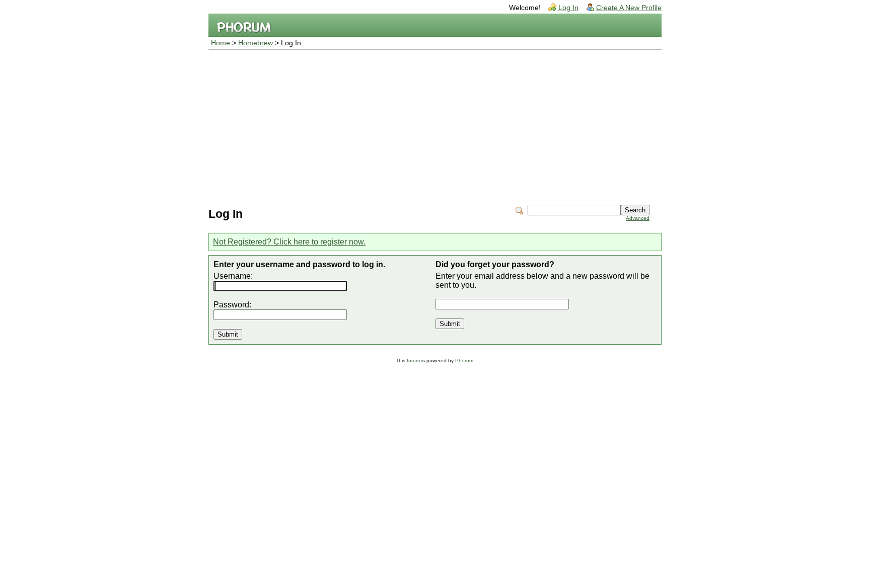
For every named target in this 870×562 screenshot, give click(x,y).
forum (413, 360)
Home (220, 43)
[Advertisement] (435, 125)
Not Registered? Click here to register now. (289, 241)
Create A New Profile (629, 8)
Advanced (637, 218)
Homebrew (255, 43)
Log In (568, 8)
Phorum (464, 360)
